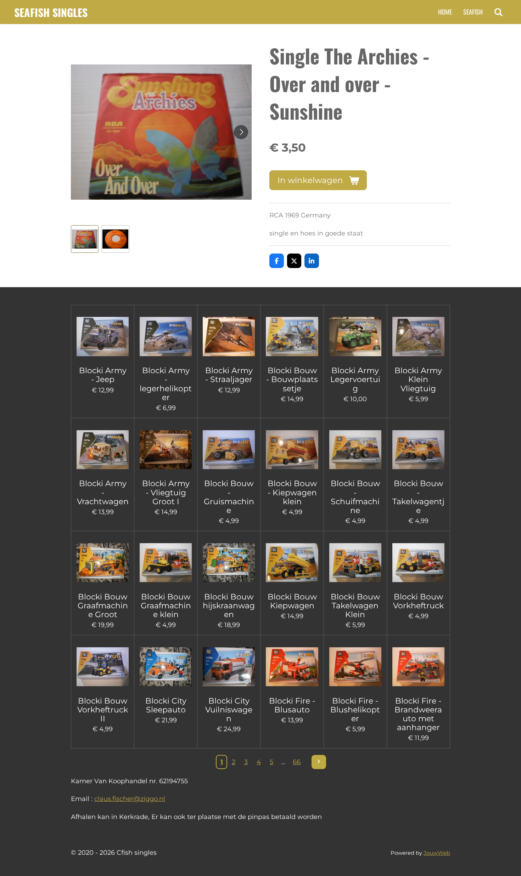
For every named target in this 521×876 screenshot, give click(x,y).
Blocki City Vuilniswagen (228, 709)
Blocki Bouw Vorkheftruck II (102, 709)
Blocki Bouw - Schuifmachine (355, 497)
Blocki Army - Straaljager (229, 375)
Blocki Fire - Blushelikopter (355, 709)
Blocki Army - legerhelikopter (166, 384)
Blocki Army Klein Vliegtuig (418, 379)
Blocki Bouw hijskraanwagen (229, 605)
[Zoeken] (498, 12)
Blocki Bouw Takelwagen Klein (355, 605)
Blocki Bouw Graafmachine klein (166, 605)
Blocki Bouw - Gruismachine (229, 497)
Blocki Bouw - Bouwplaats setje (292, 379)
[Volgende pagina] (319, 762)
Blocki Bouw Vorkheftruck (418, 601)
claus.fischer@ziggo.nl (129, 799)
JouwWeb (437, 852)
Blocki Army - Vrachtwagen (103, 492)
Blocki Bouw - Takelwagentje (418, 497)
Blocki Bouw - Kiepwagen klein (292, 492)
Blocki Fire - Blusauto (292, 705)
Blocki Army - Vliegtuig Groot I (166, 492)
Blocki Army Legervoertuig (355, 379)
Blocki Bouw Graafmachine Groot (103, 605)
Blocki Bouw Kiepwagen (292, 601)
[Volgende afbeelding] (241, 132)
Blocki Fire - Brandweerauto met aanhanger (418, 714)
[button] (85, 239)
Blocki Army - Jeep (103, 375)
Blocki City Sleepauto (165, 705)
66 (297, 762)
